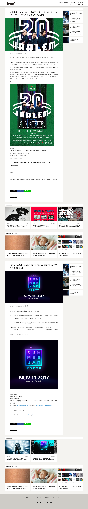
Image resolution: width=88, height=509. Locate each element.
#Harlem (18, 194)
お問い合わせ (39, 497)
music (11, 9)
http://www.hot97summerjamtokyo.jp (25, 414)
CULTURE (72, 2)
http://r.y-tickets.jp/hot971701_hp (23, 405)
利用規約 (47, 497)
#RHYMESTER (13, 194)
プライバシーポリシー (57, 497)
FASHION (66, 2)
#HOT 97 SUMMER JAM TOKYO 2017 (18, 427)
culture (60, 223)
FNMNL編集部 (19, 53)
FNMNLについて (29, 497)
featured (8, 456)
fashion (8, 223)
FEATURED (80, 2)
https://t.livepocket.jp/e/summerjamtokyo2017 (45, 405)
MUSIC (61, 2)
